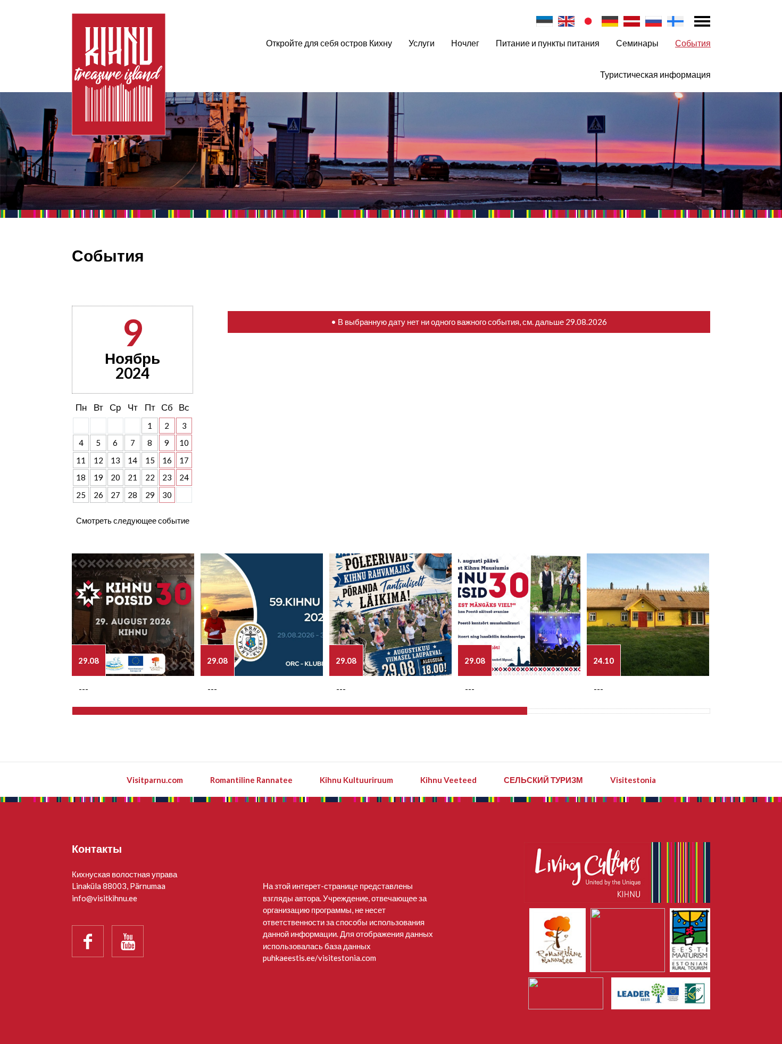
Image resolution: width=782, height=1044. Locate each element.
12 (98, 460)
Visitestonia (633, 780)
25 (81, 495)
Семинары (637, 43)
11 (81, 460)
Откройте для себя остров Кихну (329, 43)
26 (98, 495)
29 (150, 495)
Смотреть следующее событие (132, 520)
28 (132, 495)
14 (132, 460)
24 (184, 477)
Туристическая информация (655, 74)
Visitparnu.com (155, 780)
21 (132, 477)
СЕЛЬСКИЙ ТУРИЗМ (543, 780)
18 (81, 477)
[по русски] (653, 21)
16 (167, 460)
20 (115, 477)
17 (184, 460)
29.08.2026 (586, 322)
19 (98, 477)
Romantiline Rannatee (251, 780)
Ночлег (465, 43)
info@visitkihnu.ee (104, 898)
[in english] (566, 21)
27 (115, 495)
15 (150, 460)
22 (150, 477)
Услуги (422, 43)
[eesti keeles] (544, 21)
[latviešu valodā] (631, 21)
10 (184, 442)
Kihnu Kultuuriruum (356, 780)
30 (167, 495)
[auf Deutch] (610, 21)
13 (115, 460)
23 (167, 477)
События (693, 43)
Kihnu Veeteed (448, 780)
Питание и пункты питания (548, 43)
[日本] (588, 21)
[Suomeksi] (675, 21)
